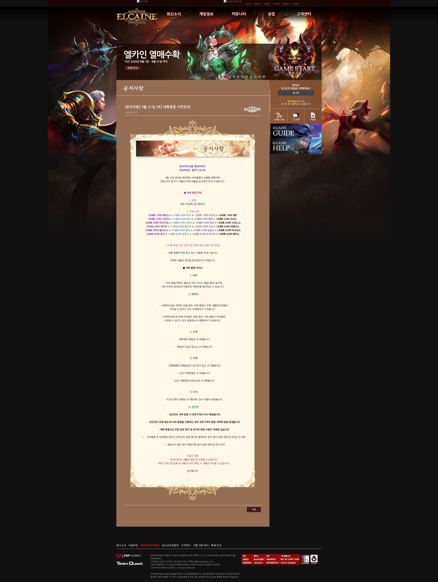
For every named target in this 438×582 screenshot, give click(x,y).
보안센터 (285, 4)
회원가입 (257, 4)
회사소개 (121, 545)
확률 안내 (216, 545)
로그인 (248, 4)
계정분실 (266, 4)
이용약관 (133, 545)
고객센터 (295, 4)
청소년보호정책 (170, 545)
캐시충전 (276, 4)
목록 (254, 509)
